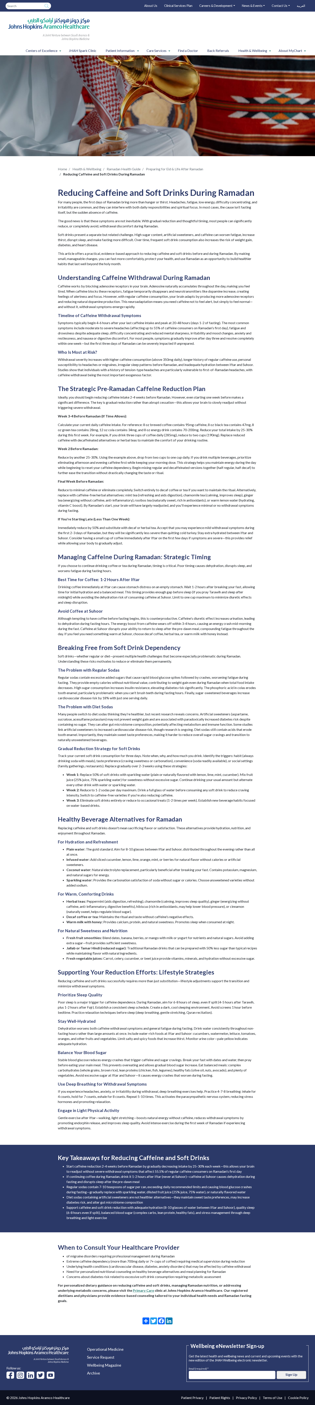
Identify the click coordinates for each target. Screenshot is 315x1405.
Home (62, 169)
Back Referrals (218, 50)
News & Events (252, 6)
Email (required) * (198, 1368)
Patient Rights (219, 1398)
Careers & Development (215, 6)
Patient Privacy (192, 1398)
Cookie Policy (298, 1398)
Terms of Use (272, 1398)
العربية (301, 6)
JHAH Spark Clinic (82, 50)
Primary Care (143, 1290)
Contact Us (279, 6)
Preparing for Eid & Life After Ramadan (174, 169)
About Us (150, 6)
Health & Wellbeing (86, 169)
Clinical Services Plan (178, 6)
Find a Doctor (188, 50)
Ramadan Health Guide (124, 169)
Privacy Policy (246, 1398)
